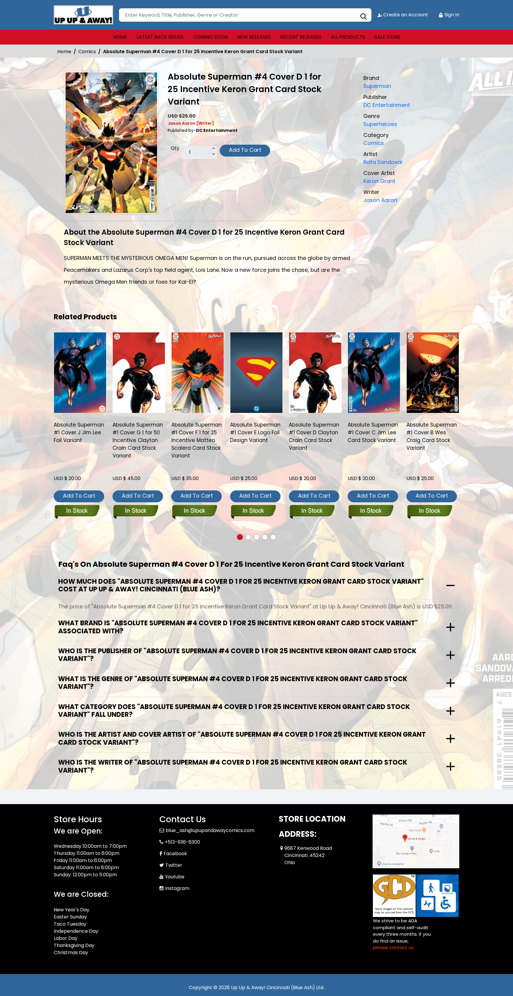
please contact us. (393, 947)
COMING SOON (210, 37)
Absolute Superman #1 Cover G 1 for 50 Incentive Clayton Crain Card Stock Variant (138, 440)
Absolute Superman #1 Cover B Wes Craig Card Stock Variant (431, 436)
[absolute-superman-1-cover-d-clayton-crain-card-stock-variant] (315, 372)
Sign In (451, 14)
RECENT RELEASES (300, 37)
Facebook (175, 853)
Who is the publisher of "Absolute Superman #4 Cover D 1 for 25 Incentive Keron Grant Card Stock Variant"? (237, 654)
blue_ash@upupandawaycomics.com (210, 830)
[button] (240, 537)
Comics (87, 51)
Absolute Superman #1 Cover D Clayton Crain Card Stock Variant (314, 436)
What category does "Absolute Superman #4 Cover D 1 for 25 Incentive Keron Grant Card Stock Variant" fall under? (234, 710)
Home (64, 51)
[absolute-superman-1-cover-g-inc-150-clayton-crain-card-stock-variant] (139, 372)
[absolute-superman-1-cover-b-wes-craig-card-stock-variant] (432, 372)
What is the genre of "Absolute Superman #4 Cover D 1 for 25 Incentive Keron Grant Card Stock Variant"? (232, 682)
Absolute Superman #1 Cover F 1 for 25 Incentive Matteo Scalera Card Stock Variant (196, 440)
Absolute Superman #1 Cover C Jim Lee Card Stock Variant (373, 432)
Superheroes (380, 124)
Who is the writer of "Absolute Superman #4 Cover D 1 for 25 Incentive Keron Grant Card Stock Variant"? (232, 766)
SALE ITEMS (387, 37)
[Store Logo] (83, 14)
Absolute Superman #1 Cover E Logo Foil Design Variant (255, 432)
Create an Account (405, 14)
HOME (120, 37)
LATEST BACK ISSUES (160, 37)
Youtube (174, 876)
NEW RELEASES (254, 37)
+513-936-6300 (182, 842)
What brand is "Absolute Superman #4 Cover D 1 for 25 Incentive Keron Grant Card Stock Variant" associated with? (238, 626)
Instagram (177, 888)
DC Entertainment (386, 105)
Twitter (173, 865)
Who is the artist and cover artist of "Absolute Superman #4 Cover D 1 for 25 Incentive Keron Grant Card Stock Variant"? (242, 738)
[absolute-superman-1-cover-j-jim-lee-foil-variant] (80, 372)
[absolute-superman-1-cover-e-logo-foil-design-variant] (256, 372)
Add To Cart (245, 150)
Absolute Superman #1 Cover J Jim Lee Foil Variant (79, 432)
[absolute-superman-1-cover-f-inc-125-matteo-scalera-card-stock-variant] (197, 372)
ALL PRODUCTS (348, 37)
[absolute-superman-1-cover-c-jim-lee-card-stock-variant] (374, 372)
